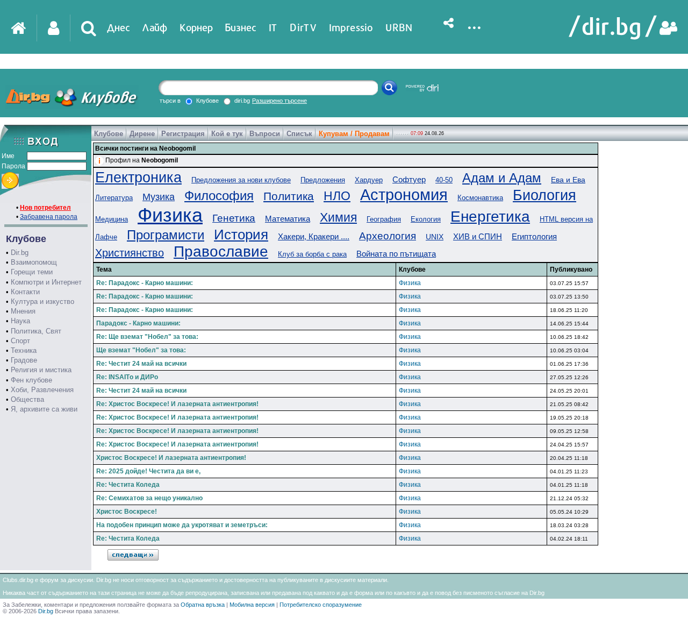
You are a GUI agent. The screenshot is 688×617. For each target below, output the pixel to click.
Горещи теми (32, 272)
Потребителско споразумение (321, 604)
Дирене (142, 134)
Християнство (129, 253)
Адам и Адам (501, 178)
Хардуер (369, 180)
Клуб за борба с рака (312, 254)
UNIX (434, 236)
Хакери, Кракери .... (313, 236)
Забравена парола (48, 217)
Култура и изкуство (42, 301)
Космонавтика (480, 198)
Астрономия (404, 194)
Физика (170, 215)
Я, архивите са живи (44, 409)
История (241, 234)
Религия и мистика (41, 370)
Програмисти (165, 235)
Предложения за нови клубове (241, 180)
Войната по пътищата (396, 253)
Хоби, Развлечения (42, 390)
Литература (114, 198)
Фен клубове (31, 380)
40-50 (444, 180)
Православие (221, 251)
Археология (387, 236)
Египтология (534, 236)
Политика (288, 196)
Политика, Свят (36, 331)
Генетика (233, 218)
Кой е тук (227, 134)
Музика (158, 197)
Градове (24, 360)
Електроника (138, 177)
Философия (219, 195)
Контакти (25, 292)
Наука (20, 321)
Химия (338, 217)
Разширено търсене (279, 100)
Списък (299, 134)
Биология (544, 195)
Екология (426, 219)
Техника (24, 350)
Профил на (141, 160)
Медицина (111, 219)
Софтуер (409, 179)
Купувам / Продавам (354, 134)
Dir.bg (19, 253)
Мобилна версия (252, 604)
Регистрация (183, 134)
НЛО (337, 196)
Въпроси (264, 134)
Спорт (20, 341)
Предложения (322, 180)
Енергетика (490, 216)
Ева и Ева (568, 179)
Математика (287, 218)
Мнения (23, 311)
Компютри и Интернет (46, 282)
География (384, 219)
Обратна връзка (203, 604)
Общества (27, 399)
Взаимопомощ (34, 262)
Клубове (108, 134)
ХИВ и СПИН (477, 236)
